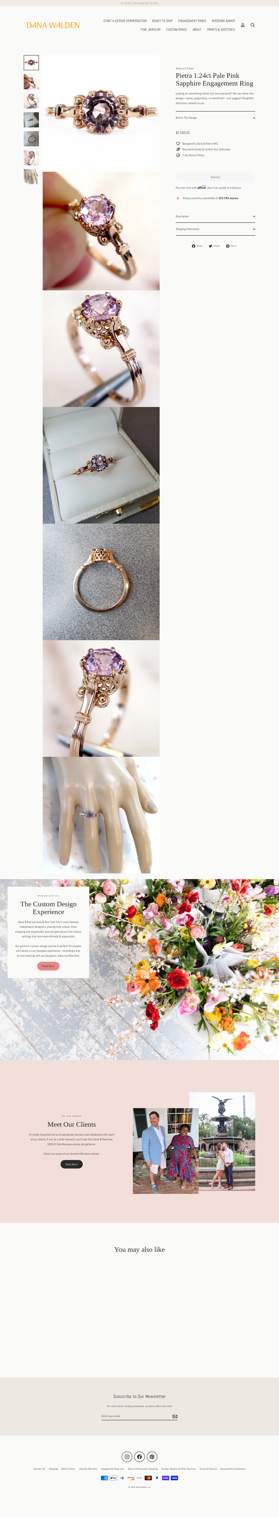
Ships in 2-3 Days (184, 68)
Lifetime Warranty (88, 1468)
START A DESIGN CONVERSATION (125, 21)
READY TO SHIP (162, 21)
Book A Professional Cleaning (143, 1468)
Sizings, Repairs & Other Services (179, 1468)
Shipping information (187, 229)
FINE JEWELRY (151, 29)
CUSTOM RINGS (176, 29)
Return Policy (68, 1468)
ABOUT (197, 29)
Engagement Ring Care (112, 1468)
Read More (48, 966)
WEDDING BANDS (223, 21)
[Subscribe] (174, 1416)
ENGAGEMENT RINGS (192, 21)
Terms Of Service (208, 1468)
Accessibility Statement (233, 1468)
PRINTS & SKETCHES (221, 29)
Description (182, 216)
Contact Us (39, 1468)
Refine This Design (186, 118)
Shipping (53, 1468)
